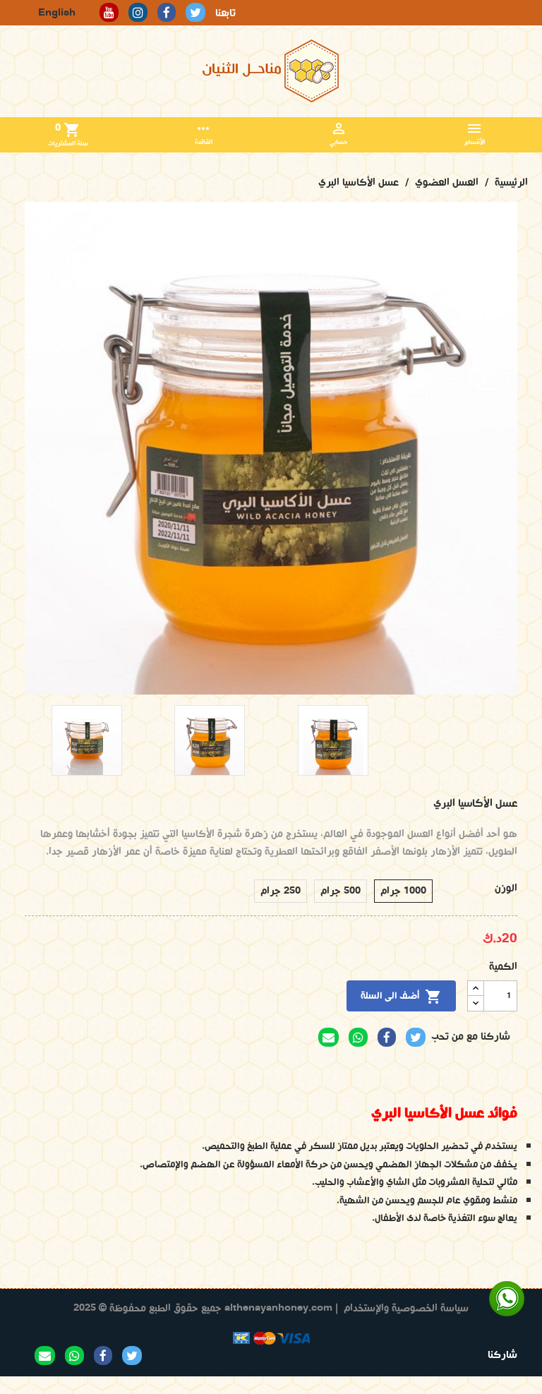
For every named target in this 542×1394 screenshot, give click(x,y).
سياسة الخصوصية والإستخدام (406, 1308)
